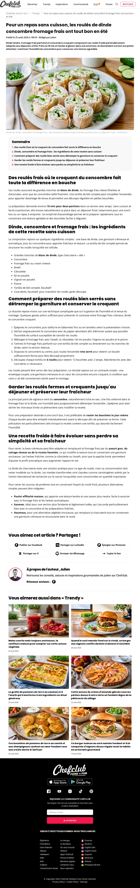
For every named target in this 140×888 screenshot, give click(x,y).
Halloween (44, 854)
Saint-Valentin (46, 847)
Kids (42, 861)
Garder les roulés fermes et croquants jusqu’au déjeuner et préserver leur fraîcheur (59, 160)
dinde (75, 190)
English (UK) (90, 847)
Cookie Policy (72, 881)
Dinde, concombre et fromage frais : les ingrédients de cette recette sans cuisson (58, 151)
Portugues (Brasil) (92, 864)
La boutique (65, 844)
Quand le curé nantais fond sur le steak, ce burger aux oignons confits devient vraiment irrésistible (101, 642)
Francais (88, 840)
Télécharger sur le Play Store (80, 781)
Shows (109, 4)
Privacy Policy (58, 881)
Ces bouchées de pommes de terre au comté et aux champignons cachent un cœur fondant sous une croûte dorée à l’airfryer (37, 746)
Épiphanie (44, 840)
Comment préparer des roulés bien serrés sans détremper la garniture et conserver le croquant (65, 155)
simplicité (51, 214)
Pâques (43, 850)
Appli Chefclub (66, 854)
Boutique (128, 4)
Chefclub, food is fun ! (17, 13)
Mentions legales (67, 861)
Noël (42, 857)
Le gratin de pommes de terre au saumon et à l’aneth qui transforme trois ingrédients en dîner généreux (37, 695)
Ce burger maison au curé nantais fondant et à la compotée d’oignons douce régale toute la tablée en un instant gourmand (101, 746)
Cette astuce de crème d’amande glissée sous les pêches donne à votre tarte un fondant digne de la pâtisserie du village (101, 695)
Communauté (80, 4)
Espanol (88, 854)
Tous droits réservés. (86, 879)
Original (43, 864)
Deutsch (88, 844)
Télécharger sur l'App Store (58, 781)
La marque (65, 840)
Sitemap (84, 881)
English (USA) (90, 850)
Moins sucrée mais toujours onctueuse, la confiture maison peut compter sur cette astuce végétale (37, 643)
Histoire (63, 850)
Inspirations (62, 4)
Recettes (32, 4)
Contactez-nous (67, 864)
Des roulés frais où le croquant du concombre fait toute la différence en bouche (57, 147)
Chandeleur (45, 844)
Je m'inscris (70, 820)
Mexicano (89, 857)
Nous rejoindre (67, 868)
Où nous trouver (67, 847)
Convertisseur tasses (49, 868)
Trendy (46, 4)
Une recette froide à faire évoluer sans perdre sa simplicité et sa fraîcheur (54, 164)
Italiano (88, 861)
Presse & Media (67, 857)
